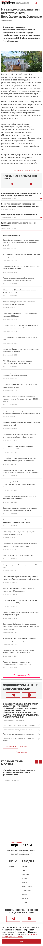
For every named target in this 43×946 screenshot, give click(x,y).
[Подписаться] (31, 184)
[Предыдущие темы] (36, 762)
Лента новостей (12, 235)
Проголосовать (10, 746)
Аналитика (25, 874)
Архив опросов (21, 752)
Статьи (24, 870)
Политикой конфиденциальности (19, 935)
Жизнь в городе (27, 886)
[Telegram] (13, 695)
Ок (21, 941)
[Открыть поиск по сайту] (35, 3)
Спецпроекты (26, 890)
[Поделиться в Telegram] (12, 184)
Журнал (24, 894)
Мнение (24, 882)
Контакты (12, 866)
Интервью (25, 878)
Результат (23, 746)
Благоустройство (36, 170)
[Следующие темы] (40, 762)
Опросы (24, 902)
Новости (27, 170)
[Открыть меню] (40, 2)
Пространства (18, 170)
